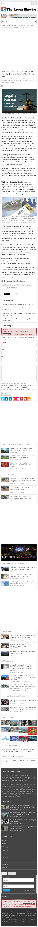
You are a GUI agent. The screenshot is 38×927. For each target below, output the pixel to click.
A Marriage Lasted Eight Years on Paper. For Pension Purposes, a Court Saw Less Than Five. (22, 480)
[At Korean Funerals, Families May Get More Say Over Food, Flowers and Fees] (5, 722)
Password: (5, 883)
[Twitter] (3, 399)
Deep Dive (4, 854)
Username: (6, 877)
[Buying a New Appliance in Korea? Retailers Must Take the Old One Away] (5, 645)
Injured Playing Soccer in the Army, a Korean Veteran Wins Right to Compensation (21, 489)
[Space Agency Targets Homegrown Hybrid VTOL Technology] (23, 730)
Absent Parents (11, 285)
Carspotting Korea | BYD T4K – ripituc (11, 750)
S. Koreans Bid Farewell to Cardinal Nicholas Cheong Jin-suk (17, 304)
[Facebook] (6, 399)
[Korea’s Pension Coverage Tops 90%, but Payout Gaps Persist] (32, 723)
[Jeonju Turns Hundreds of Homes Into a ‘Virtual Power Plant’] (5, 653)
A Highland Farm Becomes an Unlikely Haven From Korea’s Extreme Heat (22, 456)
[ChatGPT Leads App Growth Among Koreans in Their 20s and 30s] (5, 576)
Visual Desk (4, 850)
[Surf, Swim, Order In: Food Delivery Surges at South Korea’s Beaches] (5, 583)
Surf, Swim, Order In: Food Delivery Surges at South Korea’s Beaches (23, 583)
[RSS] (28, 399)
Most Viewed (23, 81)
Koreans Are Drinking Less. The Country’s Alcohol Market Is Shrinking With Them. (23, 568)
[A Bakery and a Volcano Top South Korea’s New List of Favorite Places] (5, 450)
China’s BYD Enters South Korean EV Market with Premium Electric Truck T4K (17, 750)
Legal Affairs (15, 81)
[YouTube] (21, 399)
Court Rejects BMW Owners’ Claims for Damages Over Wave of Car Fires (22, 497)
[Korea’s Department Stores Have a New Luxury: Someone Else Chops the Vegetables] (5, 636)
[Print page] (19, 86)
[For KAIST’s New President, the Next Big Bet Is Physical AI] (5, 729)
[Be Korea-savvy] (19, 9)
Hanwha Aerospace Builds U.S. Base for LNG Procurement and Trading (22, 813)
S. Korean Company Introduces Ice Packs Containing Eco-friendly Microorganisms (18, 756)
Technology (4, 847)
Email (3, 350)
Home (3, 25)
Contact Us (4, 864)
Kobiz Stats (4, 857)
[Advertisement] (19, 49)
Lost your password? (29, 890)
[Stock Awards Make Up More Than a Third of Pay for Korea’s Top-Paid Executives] (5, 709)
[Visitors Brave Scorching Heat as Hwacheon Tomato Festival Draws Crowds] (5, 464)
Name (3, 342)
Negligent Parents (12, 288)
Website (3, 357)
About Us (4, 868)
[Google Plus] (14, 399)
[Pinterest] (25, 399)
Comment (4, 364)
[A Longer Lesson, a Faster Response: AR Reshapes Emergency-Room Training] (23, 739)
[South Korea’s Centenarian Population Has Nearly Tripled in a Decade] (5, 702)
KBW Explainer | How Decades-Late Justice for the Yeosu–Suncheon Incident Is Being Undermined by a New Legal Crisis (23, 686)
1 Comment (24, 690)
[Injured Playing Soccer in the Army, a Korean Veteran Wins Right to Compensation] (5, 488)
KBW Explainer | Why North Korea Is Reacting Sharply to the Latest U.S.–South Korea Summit (23, 677)
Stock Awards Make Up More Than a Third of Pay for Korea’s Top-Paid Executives (23, 708)
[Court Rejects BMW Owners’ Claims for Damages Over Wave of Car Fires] (5, 497)
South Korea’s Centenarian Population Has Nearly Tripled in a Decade (23, 701)
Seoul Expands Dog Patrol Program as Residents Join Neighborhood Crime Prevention (18, 761)
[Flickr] (17, 399)
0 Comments (22, 452)
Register (12, 873)
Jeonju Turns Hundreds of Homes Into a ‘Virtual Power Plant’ (22, 652)
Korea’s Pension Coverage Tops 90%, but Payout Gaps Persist (23, 827)
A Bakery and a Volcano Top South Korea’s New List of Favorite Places (21, 449)
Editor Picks (8, 81)
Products (3, 861)
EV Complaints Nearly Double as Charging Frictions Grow (23, 820)
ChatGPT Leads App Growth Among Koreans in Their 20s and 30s (21, 575)
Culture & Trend (15, 25)
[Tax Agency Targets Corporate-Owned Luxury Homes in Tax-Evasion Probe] (14, 729)
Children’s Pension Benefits (24, 285)
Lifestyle (8, 25)
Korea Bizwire (23, 79)
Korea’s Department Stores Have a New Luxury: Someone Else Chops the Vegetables (22, 637)
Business (3, 840)
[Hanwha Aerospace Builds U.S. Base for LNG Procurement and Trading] (14, 723)
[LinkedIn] (10, 399)
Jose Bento (4, 760)
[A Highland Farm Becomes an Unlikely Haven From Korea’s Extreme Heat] (5, 457)
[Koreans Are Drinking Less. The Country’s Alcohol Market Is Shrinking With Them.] (5, 569)
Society (29, 81)
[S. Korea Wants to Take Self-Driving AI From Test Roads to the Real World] (32, 738)
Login (4, 873)
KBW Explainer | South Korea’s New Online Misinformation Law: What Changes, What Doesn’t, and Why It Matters (21, 667)
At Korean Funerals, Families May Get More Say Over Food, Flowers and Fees (22, 806)
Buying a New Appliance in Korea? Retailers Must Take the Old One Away (22, 645)
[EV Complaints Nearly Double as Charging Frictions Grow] (23, 723)
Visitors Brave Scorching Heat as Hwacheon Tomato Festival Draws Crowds (21, 464)
